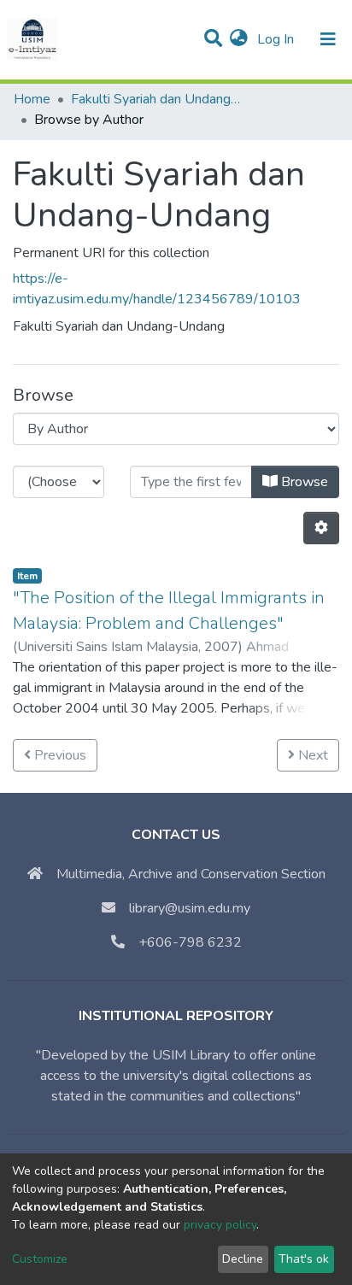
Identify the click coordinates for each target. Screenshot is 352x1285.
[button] (239, 39)
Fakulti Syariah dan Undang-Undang (156, 99)
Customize (39, 1259)
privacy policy (220, 1225)
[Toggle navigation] (328, 39)
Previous (58, 755)
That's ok (304, 1259)
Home (32, 99)
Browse (303, 481)
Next (311, 755)
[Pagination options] (321, 528)
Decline (242, 1259)
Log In (277, 39)
